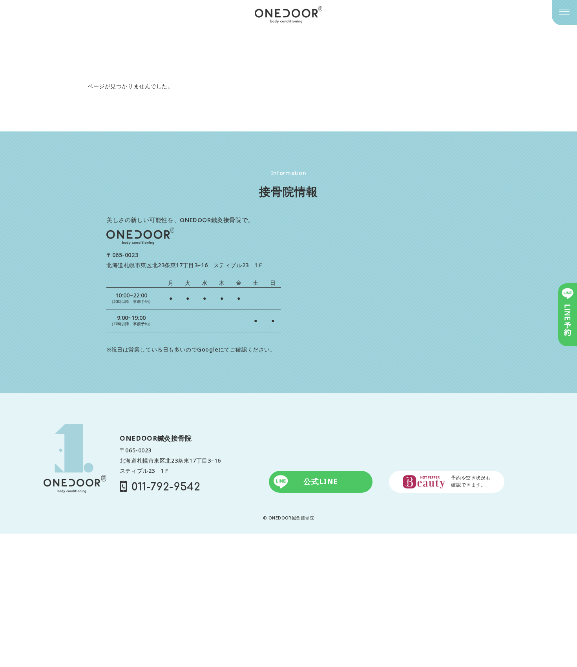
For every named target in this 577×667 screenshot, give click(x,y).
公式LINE (320, 481)
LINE (567, 320)
